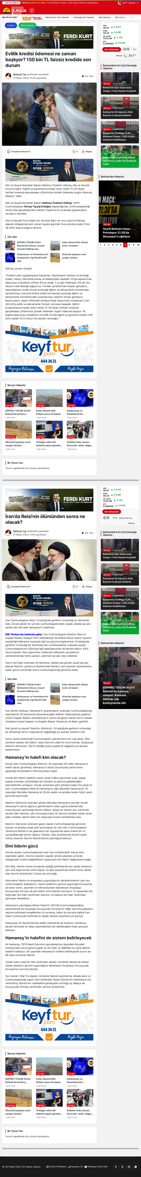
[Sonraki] (128, 49)
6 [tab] (121, 245)
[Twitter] (122, 1166)
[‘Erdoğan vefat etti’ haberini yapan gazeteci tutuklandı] (49, 435)
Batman (107, 83)
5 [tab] (116, 245)
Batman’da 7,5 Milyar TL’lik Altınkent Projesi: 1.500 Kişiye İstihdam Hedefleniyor (119, 136)
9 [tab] (133, 245)
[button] (47, 25)
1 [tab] (100, 245)
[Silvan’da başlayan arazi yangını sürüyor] (71, 258)
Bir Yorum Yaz (15, 462)
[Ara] (40, 25)
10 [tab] (138, 245)
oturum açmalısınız (39, 468)
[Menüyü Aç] (32, 10)
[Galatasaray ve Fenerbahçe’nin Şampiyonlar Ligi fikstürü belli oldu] (26, 258)
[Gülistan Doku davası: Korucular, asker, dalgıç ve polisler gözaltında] (80, 435)
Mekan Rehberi (27, 25)
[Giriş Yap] (54, 25)
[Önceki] (124, 49)
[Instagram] (129, 1166)
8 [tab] (129, 245)
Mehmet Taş (19, 74)
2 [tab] (104, 245)
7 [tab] (125, 245)
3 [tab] (108, 245)
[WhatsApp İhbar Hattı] (135, 1166)
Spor (106, 153)
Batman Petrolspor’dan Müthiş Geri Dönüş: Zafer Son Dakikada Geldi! (119, 160)
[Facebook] (115, 1166)
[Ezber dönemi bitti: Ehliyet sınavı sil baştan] (71, 246)
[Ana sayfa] (7, 18)
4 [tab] (112, 245)
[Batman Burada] (14, 10)
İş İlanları (11, 25)
